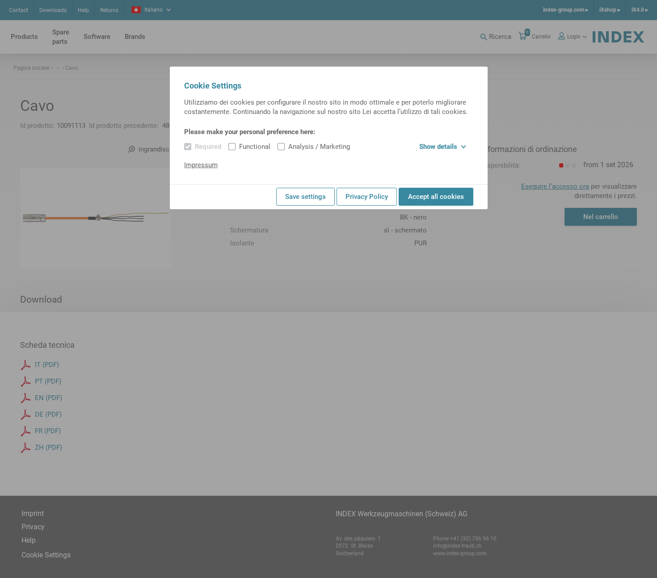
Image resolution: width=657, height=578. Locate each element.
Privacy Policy (366, 197)
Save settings (305, 197)
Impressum (201, 165)
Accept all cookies (436, 197)
